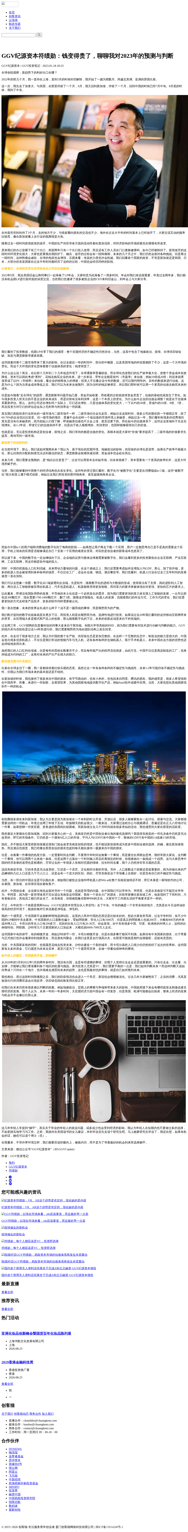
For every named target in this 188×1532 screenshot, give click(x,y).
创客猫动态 (21, 1413)
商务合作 (35, 1413)
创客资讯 (15, 16)
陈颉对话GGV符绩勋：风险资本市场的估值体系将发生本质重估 (42, 1261)
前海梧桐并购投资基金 (23, 1483)
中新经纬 (15, 1479)
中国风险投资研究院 (22, 1498)
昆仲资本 (15, 1460)
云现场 (13, 20)
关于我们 (15, 27)
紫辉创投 (15, 1509)
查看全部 (7, 1292)
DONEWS (15, 1449)
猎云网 (13, 1467)
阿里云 (13, 1471)
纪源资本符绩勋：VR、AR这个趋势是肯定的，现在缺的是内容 (42, 1207)
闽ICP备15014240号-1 (109, 1527)
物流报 (13, 1452)
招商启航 (15, 1502)
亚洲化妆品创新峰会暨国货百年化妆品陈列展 (36, 1333)
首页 (12, 12)
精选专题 (15, 23)
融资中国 (15, 1494)
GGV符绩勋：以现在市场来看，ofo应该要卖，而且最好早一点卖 (43, 1220)
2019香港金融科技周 (17, 1362)
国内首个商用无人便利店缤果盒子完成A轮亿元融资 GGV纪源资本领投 (47, 1275)
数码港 (13, 1505)
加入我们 (48, 1413)
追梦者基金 (16, 1456)
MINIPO (14, 1487)
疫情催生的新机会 (13, 1234)
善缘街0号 (15, 1464)
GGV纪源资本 (18, 1166)
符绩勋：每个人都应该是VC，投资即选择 (28, 1247)
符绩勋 (13, 1170)
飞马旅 (13, 1475)
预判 (12, 1162)
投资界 (13, 1490)
